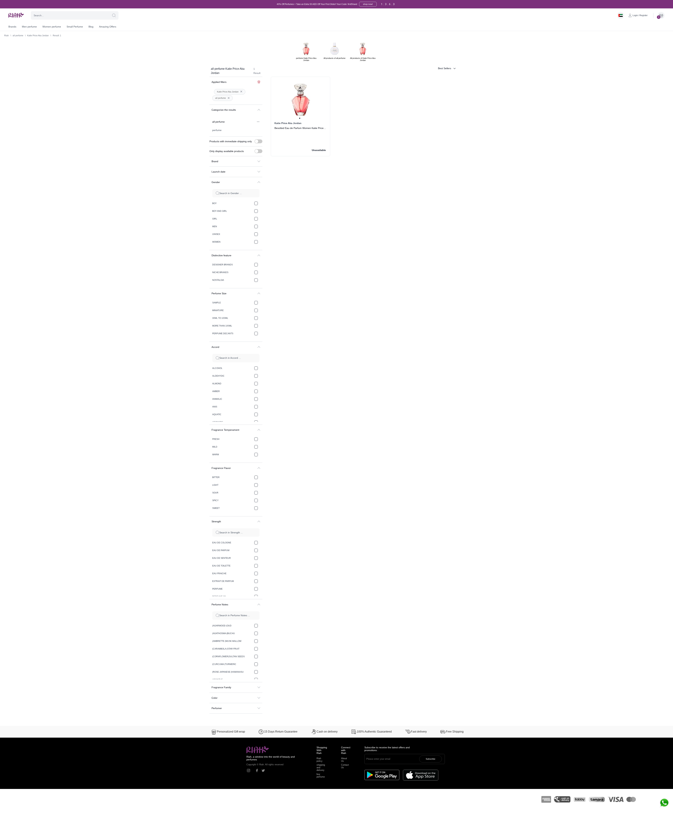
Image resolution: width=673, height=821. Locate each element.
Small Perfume (75, 26)
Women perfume (51, 26)
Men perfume (29, 26)
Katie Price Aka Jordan (38, 35)
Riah (6, 35)
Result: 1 (57, 35)
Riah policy (319, 759)
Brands (12, 26)
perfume (217, 130)
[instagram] (248, 770)
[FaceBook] (257, 770)
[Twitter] (263, 770)
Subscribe (430, 759)
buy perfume (321, 775)
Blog (91, 26)
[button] (114, 15)
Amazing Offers (107, 26)
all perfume (18, 35)
